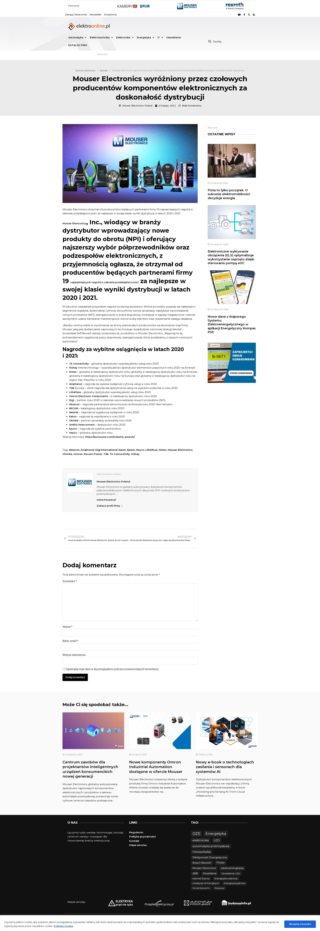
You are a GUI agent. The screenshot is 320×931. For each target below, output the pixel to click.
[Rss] (254, 15)
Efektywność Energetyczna (209, 857)
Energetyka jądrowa (234, 883)
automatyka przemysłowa (210, 846)
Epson (131, 449)
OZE (196, 833)
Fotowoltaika (201, 851)
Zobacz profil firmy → (110, 505)
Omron (78, 454)
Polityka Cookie (63, 926)
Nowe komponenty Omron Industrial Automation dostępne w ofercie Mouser (155, 767)
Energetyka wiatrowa (226, 878)
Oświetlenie (173, 37)
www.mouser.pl (106, 499)
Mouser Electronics (180, 449)
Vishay (135, 454)
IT (159, 37)
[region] (160, 923)
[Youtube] (239, 15)
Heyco (140, 449)
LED (217, 840)
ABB (195, 873)
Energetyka (144, 37)
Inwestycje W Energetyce (205, 883)
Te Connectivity (120, 454)
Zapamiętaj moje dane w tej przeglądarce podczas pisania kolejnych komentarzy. (112, 669)
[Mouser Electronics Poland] (80, 482)
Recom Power (93, 454)
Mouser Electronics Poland (113, 481)
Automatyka (75, 37)
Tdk (106, 454)
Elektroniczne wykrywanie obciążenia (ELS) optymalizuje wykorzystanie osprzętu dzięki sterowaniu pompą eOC (231, 257)
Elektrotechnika (100, 37)
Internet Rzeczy (201, 878)
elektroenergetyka (232, 868)
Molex (163, 449)
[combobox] (230, 41)
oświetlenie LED (231, 873)
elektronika (200, 840)
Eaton (122, 449)
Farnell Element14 (201, 888)
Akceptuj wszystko (300, 924)
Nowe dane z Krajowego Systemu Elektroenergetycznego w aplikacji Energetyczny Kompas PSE (232, 324)
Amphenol (87, 449)
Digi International (106, 449)
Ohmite (67, 454)
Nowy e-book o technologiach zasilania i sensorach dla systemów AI (225, 767)
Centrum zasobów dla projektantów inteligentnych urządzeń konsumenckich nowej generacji (90, 769)
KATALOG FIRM (77, 45)
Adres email (70, 641)
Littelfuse (152, 449)
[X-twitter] (249, 15)
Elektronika (123, 37)
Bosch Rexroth (201, 862)
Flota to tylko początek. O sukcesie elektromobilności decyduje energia (229, 194)
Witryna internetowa (74, 655)
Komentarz (69, 581)
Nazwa (67, 626)
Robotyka (219, 888)
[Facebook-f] (244, 15)
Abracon (74, 449)
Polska (220, 862)
